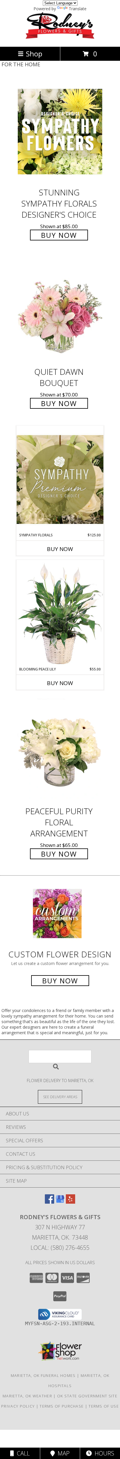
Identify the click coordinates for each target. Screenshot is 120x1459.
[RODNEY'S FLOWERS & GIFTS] (60, 38)
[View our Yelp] (70, 1201)
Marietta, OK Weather (27, 1396)
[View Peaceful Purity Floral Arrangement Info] (60, 750)
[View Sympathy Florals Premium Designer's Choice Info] (60, 479)
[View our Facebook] (49, 1201)
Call (22, 1453)
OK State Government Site (87, 1396)
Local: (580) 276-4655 (60, 1248)
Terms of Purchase (62, 1406)
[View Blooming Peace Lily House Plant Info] (60, 613)
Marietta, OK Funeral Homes (43, 1375)
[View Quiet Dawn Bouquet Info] (60, 310)
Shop (34, 53)
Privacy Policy (18, 1406)
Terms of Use (104, 1406)
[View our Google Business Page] (60, 1201)
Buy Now (59, 235)
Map (62, 1453)
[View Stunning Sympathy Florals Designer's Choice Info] (60, 131)
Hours (103, 1453)
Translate (78, 8)
